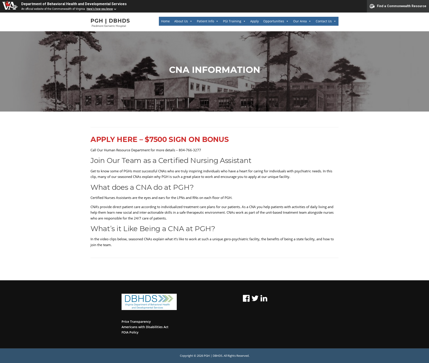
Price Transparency (136, 321)
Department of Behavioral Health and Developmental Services (74, 4)
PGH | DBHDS (110, 20)
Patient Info (205, 21)
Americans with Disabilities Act (145, 327)
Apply (254, 21)
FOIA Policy (130, 332)
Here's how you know (100, 9)
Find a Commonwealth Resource (401, 6)
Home (165, 21)
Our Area (300, 21)
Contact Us (324, 21)
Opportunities (273, 21)
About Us (181, 21)
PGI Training (232, 21)
